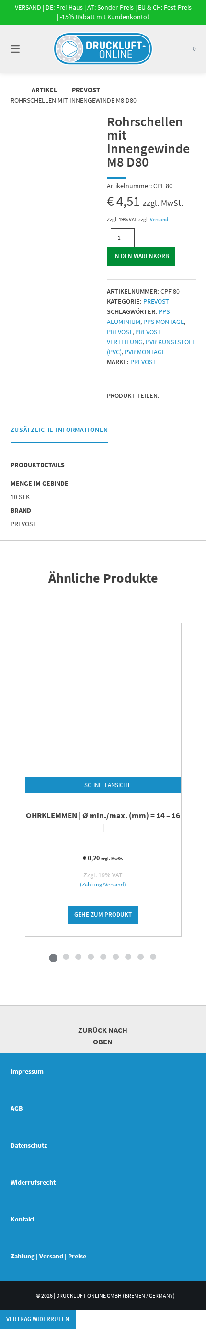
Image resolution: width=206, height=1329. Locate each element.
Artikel (44, 89)
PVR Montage (145, 351)
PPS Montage (163, 321)
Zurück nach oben (102, 1035)
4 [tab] (90, 956)
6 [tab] (115, 956)
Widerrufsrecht (33, 1182)
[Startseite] (103, 49)
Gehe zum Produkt (103, 914)
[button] (169, 396)
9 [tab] (153, 956)
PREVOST (86, 89)
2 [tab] (65, 956)
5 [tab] (103, 956)
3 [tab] (78, 956)
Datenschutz (29, 1145)
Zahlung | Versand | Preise (48, 1256)
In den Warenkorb (141, 256)
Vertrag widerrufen (37, 1319)
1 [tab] (53, 956)
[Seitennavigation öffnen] (29, 49)
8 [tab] (140, 956)
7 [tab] (128, 956)
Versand (159, 219)
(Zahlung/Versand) (103, 884)
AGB (17, 1108)
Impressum (27, 1071)
